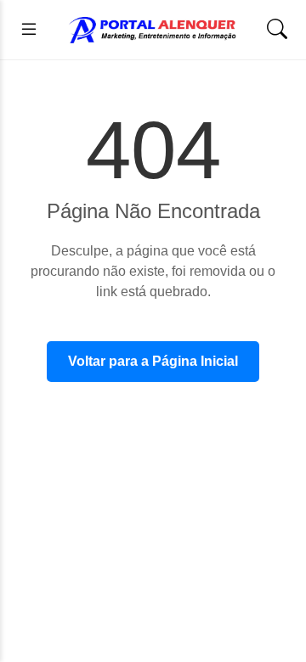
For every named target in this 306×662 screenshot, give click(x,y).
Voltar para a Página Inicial (153, 361)
